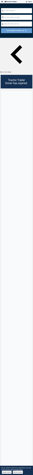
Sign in (30, 1)
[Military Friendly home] (11, 1)
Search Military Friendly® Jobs (16, 30)
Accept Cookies (6, 472)
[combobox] (16, 10)
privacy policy (19, 469)
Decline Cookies (17, 472)
